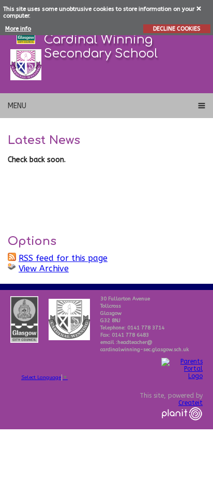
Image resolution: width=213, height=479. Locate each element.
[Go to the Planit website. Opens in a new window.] (182, 426)
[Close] (199, 8)
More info (18, 28)
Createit (190, 403)
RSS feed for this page (63, 258)
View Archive (44, 268)
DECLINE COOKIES (176, 28)
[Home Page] (25, 64)
